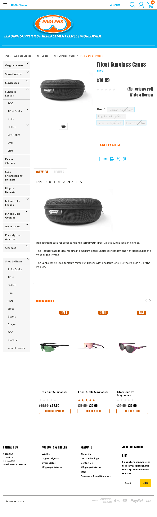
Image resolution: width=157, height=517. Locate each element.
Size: (100, 109)
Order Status (49, 462)
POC (10, 103)
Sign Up (55, 458)
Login (45, 458)
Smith (11, 119)
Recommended (45, 301)
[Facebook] (99, 159)
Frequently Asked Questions (96, 476)
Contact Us (87, 462)
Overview (42, 172)
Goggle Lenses (14, 65)
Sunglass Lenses (22, 56)
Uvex (10, 142)
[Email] (105, 159)
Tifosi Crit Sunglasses (53, 391)
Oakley (12, 127)
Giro (10, 292)
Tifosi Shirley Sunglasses (125, 393)
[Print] (112, 159)
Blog (83, 471)
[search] (131, 5)
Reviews (59, 172)
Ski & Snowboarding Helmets (14, 175)
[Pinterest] (124, 159)
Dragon (12, 324)
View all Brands (16, 348)
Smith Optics (15, 269)
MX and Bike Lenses (12, 203)
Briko (11, 150)
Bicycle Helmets (10, 190)
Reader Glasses (10, 161)
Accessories (12, 226)
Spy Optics (14, 134)
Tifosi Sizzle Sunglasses (93, 391)
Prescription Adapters (12, 237)
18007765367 (19, 4)
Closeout (10, 247)
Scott (11, 308)
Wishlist (115, 4)
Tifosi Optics (41, 56)
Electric (12, 316)
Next (150, 300)
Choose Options (55, 411)
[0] (148, 5)
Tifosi (11, 277)
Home (6, 56)
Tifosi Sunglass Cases (63, 56)
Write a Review (141, 95)
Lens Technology (90, 458)
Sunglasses (12, 82)
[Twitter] (118, 159)
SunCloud (13, 340)
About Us (86, 454)
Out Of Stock (93, 411)
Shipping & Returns (52, 467)
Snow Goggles (13, 74)
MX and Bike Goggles (12, 215)
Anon (11, 300)
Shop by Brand (14, 261)
